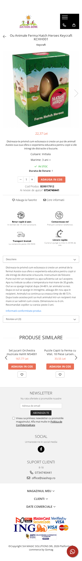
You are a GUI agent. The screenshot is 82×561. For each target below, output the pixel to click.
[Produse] (65, 18)
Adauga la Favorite (26, 200)
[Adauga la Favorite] (22, 375)
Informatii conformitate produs (23, 310)
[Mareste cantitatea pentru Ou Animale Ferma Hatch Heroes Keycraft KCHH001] (32, 179)
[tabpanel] (41, 89)
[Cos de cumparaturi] (74, 25)
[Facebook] (41, 449)
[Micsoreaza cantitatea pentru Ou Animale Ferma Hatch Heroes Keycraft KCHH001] (20, 179)
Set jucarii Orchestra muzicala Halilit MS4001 (22, 352)
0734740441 (43, 472)
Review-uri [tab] (13, 319)
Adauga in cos (51, 179)
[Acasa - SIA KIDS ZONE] (29, 21)
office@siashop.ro (43, 478)
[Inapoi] (3, 36)
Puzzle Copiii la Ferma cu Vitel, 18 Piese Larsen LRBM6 (60, 352)
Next (76, 93)
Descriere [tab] (11, 259)
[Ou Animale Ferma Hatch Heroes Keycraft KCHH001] (41, 89)
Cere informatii (55, 200)
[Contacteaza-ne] (64, 25)
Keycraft (41, 44)
